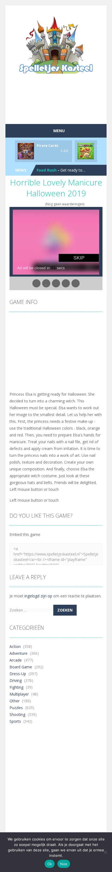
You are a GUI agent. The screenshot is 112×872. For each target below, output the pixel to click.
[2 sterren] (32, 204)
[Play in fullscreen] (56, 283)
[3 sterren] (35, 204)
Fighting (16, 687)
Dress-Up (18, 673)
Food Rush (47, 170)
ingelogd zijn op (38, 595)
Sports (15, 721)
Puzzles (16, 707)
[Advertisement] (61, 110)
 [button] (66, 283)
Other (15, 700)
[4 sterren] (39, 204)
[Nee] (105, 852)
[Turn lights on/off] (36, 283)
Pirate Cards (47, 145)
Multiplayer (19, 694)
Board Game (21, 666)
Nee (63, 864)
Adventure (18, 653)
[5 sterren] (42, 204)
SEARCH (45, 10)
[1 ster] (28, 204)
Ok (49, 864)
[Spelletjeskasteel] (56, 45)
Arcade (16, 660)
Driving (16, 680)
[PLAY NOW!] (26, 150)
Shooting (17, 714)
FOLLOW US (67, 10)
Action (15, 646)
